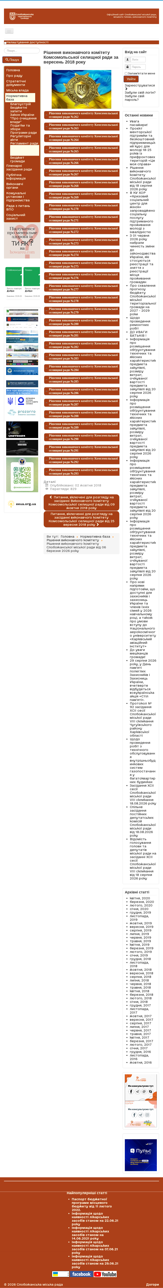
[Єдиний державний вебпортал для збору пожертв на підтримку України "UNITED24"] (22, 429)
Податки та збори (20, 127)
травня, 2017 (140, 1034)
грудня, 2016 (140, 1051)
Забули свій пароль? (134, 97)
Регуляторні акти (20, 137)
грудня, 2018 (140, 959)
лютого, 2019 (141, 952)
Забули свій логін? (140, 92)
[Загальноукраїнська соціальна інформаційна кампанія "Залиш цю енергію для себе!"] (22, 504)
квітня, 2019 (139, 944)
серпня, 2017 (140, 1023)
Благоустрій (20, 104)
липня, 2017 (139, 1026)
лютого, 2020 (141, 905)
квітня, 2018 (139, 991)
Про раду (14, 75)
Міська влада (17, 90)
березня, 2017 (141, 1041)
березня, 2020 (142, 902)
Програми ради (23, 132)
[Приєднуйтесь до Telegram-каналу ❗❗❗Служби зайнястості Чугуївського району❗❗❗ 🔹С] (22, 474)
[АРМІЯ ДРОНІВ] (22, 447)
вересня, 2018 (141, 973)
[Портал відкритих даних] (22, 383)
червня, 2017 (140, 1030)
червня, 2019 (140, 937)
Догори (152, 1284)
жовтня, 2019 (141, 923)
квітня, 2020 (140, 898)
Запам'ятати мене (141, 73)
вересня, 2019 (141, 927)
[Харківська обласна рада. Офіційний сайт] (22, 348)
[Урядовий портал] (22, 340)
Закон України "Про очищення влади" (23, 118)
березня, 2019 (141, 948)
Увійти (131, 79)
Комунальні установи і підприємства (18, 196)
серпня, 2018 (140, 976)
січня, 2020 (139, 909)
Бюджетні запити (18, 109)
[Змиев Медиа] (22, 362)
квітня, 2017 (139, 1037)
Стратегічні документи (16, 83)
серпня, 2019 (140, 930)
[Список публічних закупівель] (22, 413)
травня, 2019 (140, 941)
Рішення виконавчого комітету (20, 150)
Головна (13, 70)
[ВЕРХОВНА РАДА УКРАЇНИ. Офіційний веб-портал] (22, 333)
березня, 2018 (141, 994)
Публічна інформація (16, 176)
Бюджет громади (17, 159)
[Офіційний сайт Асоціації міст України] (22, 370)
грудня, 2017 (140, 1005)
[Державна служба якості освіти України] (22, 400)
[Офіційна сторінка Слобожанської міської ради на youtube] (105, 1274)
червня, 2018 (140, 984)
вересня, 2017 (141, 1019)
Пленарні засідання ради (19, 167)
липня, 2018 (139, 980)
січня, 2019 (139, 955)
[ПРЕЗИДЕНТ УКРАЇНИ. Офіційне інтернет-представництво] (22, 326)
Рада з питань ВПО (18, 207)
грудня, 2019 (140, 912)
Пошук (14, 59)
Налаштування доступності (28, 42)
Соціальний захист (15, 216)
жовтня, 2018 (141, 969)
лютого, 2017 (141, 1044)
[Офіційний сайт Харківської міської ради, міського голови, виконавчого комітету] (22, 312)
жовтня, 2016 (141, 1062)
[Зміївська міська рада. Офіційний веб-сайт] (22, 319)
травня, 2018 (140, 987)
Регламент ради (24, 143)
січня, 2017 (139, 1048)
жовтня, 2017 (141, 1016)
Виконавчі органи (14, 185)
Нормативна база (16, 97)
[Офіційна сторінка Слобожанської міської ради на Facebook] (81, 1274)
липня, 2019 (139, 934)
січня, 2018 (139, 1001)
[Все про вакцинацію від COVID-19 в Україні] (22, 391)
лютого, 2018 (141, 998)
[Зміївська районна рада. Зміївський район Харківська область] (22, 355)
